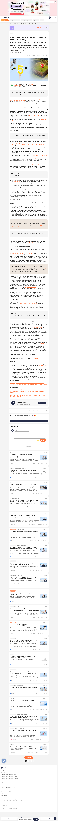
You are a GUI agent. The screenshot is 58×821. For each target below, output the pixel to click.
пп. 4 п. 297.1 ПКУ (36, 183)
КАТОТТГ (42, 338)
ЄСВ (15, 744)
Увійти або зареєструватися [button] (40, 27)
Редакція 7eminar (17, 52)
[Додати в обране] (46, 463)
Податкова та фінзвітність (19, 728)
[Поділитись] (44, 55)
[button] (34, 761)
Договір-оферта (4, 805)
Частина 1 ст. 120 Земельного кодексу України (21, 253)
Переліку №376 (35, 158)
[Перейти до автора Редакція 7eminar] (13, 403)
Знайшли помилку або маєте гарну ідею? (9, 782)
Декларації (17, 181)
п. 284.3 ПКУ (15, 217)
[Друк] (28, 55)
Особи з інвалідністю (20, 529)
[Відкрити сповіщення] (52, 17)
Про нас (2, 770)
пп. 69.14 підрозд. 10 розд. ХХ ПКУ (38, 155)
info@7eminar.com (4, 795)
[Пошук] (47, 17)
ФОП (18, 606)
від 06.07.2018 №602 (30, 287)
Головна (8, 819)
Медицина (12, 698)
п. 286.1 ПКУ (34, 243)
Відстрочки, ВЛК (13, 452)
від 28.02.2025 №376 (34, 115)
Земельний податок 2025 (16, 389)
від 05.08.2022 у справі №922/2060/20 (28, 303)
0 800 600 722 (9, 787)
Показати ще (29, 757)
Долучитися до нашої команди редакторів (9, 776)
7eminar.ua (52, 809)
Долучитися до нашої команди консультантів (9, 778)
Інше (18, 669)
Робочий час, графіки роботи (22, 714)
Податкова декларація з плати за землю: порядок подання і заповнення (28, 394)
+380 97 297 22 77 (4, 789)
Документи (49, 819)
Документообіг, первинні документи (21, 468)
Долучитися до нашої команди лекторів (8, 774)
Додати (43, 85)
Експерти (3, 772)
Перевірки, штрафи (14, 482)
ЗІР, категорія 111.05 (42, 343)
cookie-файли (29, 819)
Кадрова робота (20, 685)
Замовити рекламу (50, 1)
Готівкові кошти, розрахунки (22, 545)
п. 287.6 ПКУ (30, 242)
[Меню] (2, 17)
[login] (55, 17)
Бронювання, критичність (15, 498)
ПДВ (17, 622)
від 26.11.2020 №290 (37, 327)
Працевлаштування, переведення (16, 575)
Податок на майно (13, 35)
